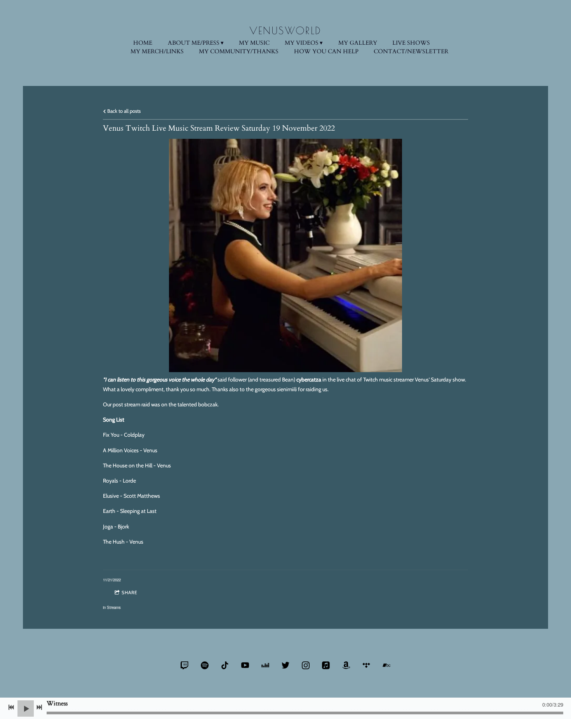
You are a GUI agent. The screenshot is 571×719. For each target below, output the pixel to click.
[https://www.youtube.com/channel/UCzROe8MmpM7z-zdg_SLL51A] (245, 665)
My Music (254, 43)
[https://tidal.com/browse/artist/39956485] (366, 665)
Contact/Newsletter (411, 51)
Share (130, 592)
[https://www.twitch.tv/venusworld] (184, 665)
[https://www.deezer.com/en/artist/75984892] (265, 665)
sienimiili (287, 389)
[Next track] (39, 707)
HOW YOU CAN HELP (326, 51)
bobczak (208, 404)
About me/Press (193, 43)
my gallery (357, 43)
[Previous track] (11, 707)
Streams (114, 607)
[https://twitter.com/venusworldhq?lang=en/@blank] (285, 665)
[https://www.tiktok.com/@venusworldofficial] (225, 665)
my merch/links (157, 51)
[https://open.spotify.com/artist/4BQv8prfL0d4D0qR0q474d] (205, 665)
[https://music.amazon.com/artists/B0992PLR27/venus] (346, 665)
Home (142, 43)
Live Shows (411, 43)
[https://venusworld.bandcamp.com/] (386, 665)
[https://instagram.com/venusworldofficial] (306, 665)
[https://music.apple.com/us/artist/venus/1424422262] (326, 665)
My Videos (302, 43)
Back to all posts (123, 111)
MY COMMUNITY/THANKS (239, 51)
